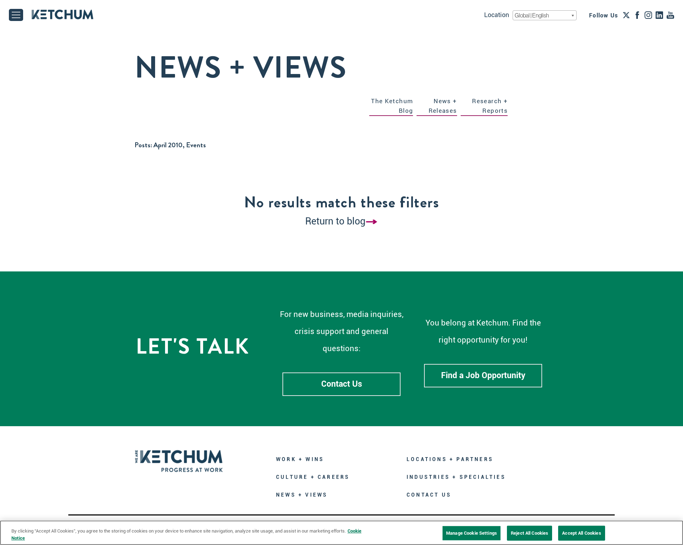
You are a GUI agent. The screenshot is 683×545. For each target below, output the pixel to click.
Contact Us (341, 384)
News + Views (302, 495)
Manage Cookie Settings (471, 533)
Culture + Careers (313, 477)
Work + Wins (300, 459)
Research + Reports (490, 105)
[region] (341, 532)
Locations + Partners (450, 459)
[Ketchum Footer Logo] (178, 456)
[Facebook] (637, 15)
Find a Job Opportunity (483, 375)
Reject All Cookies (529, 533)
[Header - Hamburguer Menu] (16, 15)
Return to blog (335, 221)
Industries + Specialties (456, 477)
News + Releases (443, 105)
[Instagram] (648, 15)
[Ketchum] (62, 14)
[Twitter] (626, 15)
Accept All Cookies (581, 533)
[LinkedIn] (659, 15)
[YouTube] (670, 15)
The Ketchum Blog (392, 105)
